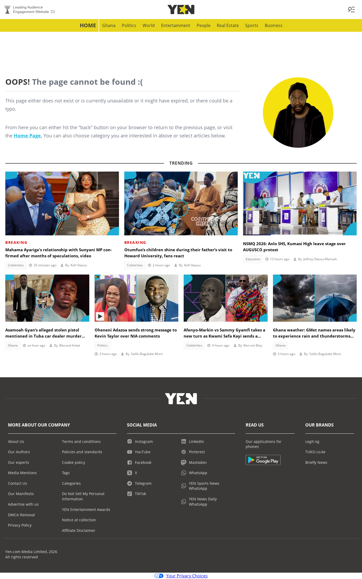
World (149, 25)
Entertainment (175, 25)
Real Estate (228, 25)
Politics (129, 25)
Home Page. (28, 135)
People (203, 25)
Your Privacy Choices (187, 576)
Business (273, 25)
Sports (251, 25)
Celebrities (16, 265)
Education (253, 259)
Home (88, 25)
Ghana (109, 25)
